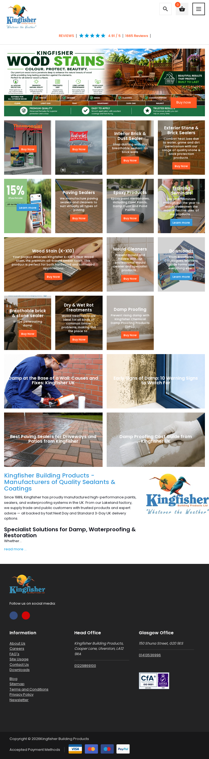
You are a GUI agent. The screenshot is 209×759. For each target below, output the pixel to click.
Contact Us (19, 664)
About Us (17, 643)
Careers (17, 648)
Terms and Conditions (29, 689)
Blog (13, 678)
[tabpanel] (104, 82)
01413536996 (150, 655)
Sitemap (17, 683)
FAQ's (14, 654)
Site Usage (19, 659)
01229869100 (85, 665)
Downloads (20, 669)
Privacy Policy (21, 694)
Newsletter (19, 699)
